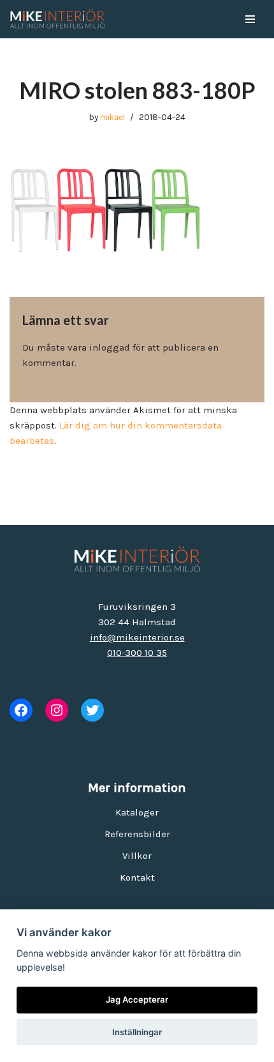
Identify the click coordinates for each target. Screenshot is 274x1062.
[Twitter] (92, 710)
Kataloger (137, 812)
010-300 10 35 (137, 652)
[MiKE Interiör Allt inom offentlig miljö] (57, 19)
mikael (112, 117)
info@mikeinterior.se (137, 637)
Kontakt (137, 877)
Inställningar (137, 1032)
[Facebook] (21, 710)
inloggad (109, 347)
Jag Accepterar (137, 999)
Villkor (137, 855)
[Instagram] (56, 710)
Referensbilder (137, 834)
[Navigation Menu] (250, 19)
